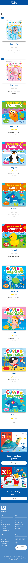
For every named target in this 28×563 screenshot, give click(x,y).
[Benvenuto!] (14, 30)
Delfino (14, 208)
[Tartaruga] (14, 277)
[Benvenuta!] (14, 71)
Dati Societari (13, 558)
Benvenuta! (14, 85)
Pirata (14, 373)
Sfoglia (15, 463)
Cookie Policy (14, 559)
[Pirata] (14, 359)
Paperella (14, 250)
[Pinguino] (14, 153)
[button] (26, 2)
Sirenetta (14, 332)
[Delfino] (14, 194)
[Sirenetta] (14, 318)
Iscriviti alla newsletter (22, 548)
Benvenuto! (14, 44)
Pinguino (14, 167)
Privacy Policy (21, 558)
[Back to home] (14, 2)
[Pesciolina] (14, 112)
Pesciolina (14, 126)
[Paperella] (14, 236)
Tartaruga (14, 291)
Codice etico (3, 526)
